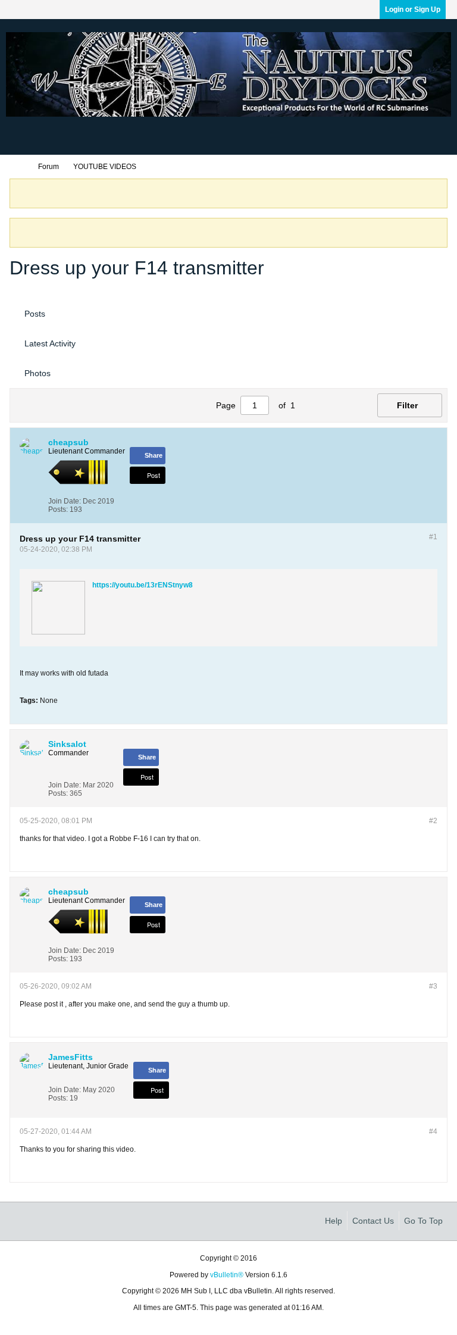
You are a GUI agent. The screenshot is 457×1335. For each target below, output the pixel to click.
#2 (433, 821)
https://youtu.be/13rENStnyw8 (142, 585)
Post (153, 475)
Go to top (423, 1220)
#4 (433, 1131)
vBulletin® (226, 1275)
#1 (433, 537)
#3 (433, 986)
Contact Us (373, 1220)
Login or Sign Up (412, 9)
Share (153, 455)
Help (333, 1220)
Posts (34, 313)
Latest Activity (50, 343)
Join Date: (64, 501)
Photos (37, 373)
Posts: (58, 509)
